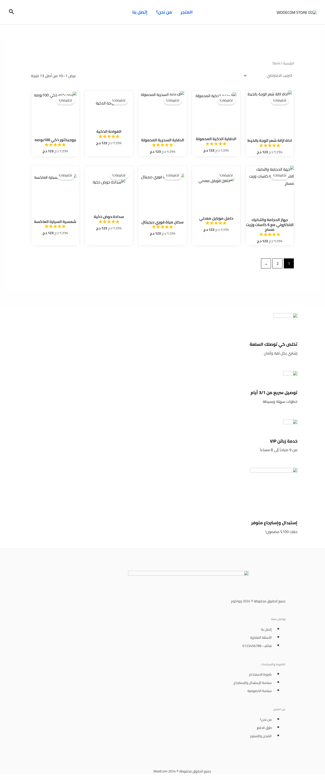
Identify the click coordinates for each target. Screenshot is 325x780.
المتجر (187, 12)
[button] (11, 12)
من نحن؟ (164, 12)
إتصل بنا (140, 12)
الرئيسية (288, 63)
